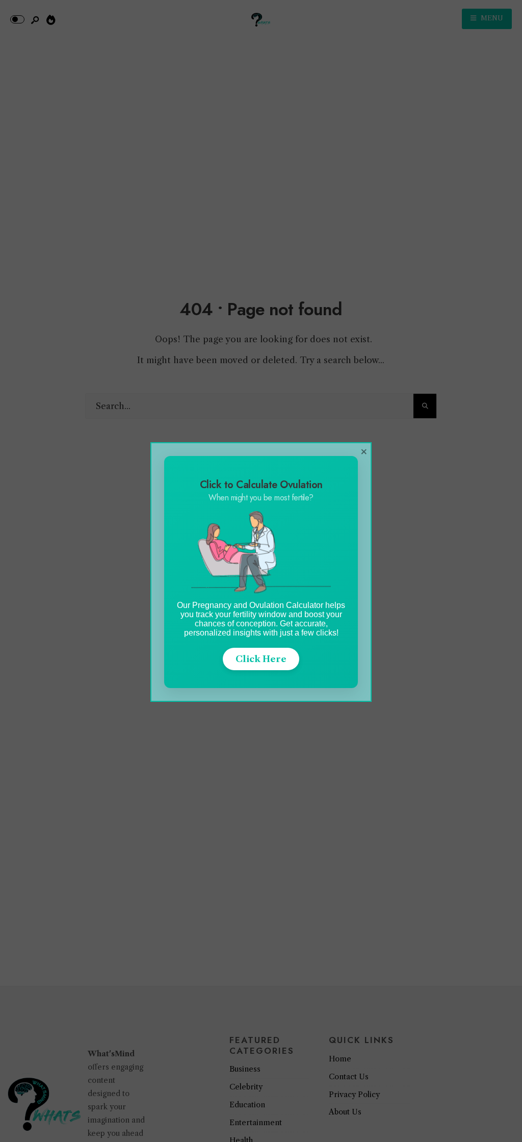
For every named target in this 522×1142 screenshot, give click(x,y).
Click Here (261, 659)
